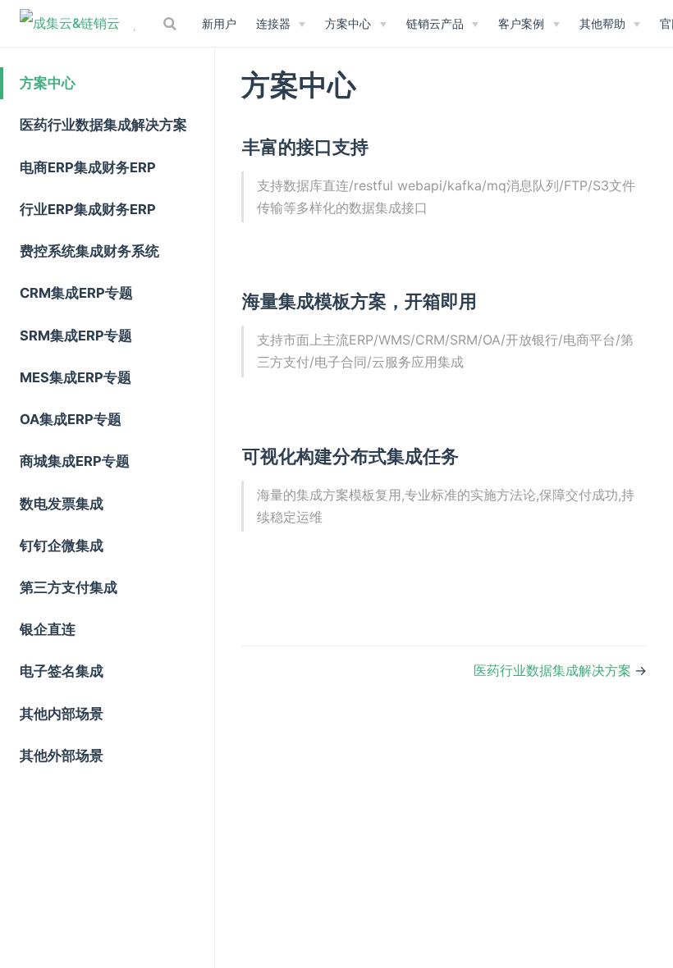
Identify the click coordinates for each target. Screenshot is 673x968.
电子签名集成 (61, 671)
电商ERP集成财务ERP (88, 167)
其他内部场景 (61, 713)
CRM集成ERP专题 (76, 293)
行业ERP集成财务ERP (88, 209)
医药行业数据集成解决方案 (103, 124)
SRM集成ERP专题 (76, 335)
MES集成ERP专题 (75, 377)
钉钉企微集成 (61, 545)
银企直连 (48, 629)
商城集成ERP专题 (75, 461)
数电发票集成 (61, 503)
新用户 (219, 23)
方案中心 (48, 83)
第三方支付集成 (68, 587)
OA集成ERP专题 (70, 419)
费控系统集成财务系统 (89, 251)
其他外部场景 (61, 755)
